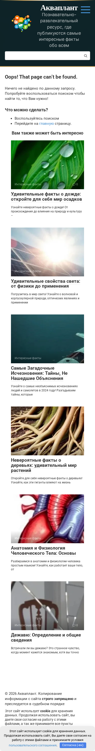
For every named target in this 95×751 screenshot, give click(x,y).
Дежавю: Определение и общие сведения (46, 637)
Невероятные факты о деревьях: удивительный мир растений (44, 465)
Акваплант (59, 7)
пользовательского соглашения (33, 745)
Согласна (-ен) (73, 745)
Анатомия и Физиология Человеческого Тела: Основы (43, 550)
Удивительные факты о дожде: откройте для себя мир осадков (46, 196)
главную (46, 123)
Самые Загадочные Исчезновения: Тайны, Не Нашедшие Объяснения (39, 373)
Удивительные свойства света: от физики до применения (45, 283)
